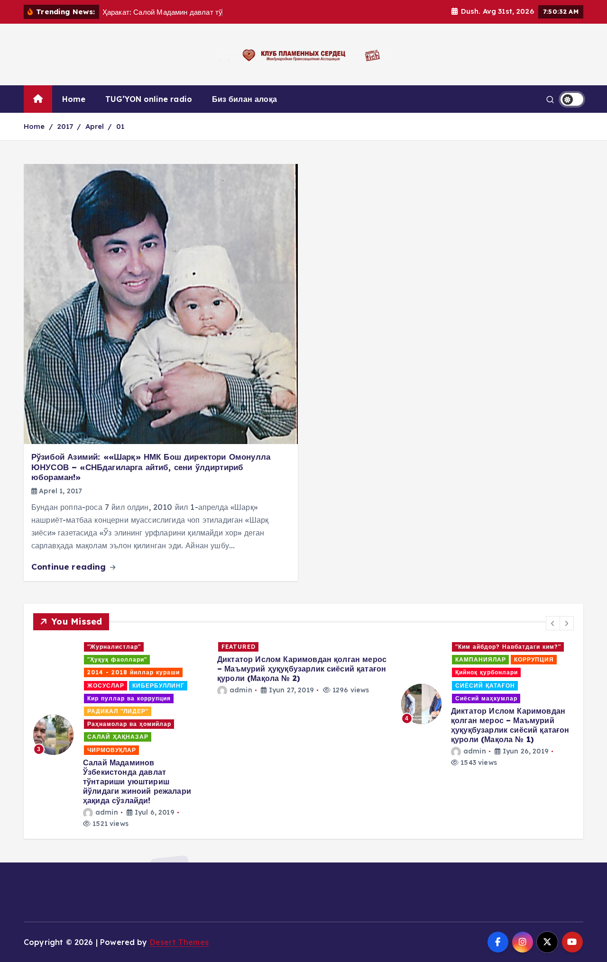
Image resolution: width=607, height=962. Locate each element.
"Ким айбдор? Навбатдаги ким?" (508, 646)
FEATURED (238, 646)
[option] (119, 734)
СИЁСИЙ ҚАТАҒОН (485, 685)
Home (74, 99)
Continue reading (70, 567)
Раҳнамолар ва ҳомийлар (129, 723)
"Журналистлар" (114, 646)
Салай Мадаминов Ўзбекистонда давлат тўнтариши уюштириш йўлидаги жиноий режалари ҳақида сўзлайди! (137, 781)
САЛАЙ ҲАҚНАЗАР (117, 736)
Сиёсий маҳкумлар (486, 698)
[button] (553, 623)
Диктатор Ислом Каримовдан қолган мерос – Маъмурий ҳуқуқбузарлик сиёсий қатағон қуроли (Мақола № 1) (510, 725)
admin (106, 812)
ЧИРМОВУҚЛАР (111, 749)
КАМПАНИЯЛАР (480, 659)
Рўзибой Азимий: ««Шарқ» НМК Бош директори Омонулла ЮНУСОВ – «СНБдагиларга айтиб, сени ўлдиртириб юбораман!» (150, 467)
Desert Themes (179, 942)
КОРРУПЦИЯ (534, 659)
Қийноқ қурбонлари (486, 672)
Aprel (94, 126)
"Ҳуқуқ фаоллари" (117, 659)
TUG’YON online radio (148, 99)
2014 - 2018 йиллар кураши (133, 672)
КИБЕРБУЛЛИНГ (158, 685)
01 (120, 126)
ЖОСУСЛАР (105, 685)
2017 (65, 126)
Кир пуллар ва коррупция (129, 698)
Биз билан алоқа (244, 99)
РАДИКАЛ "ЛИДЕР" (117, 711)
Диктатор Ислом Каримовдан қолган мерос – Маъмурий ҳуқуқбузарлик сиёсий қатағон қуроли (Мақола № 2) (301, 668)
